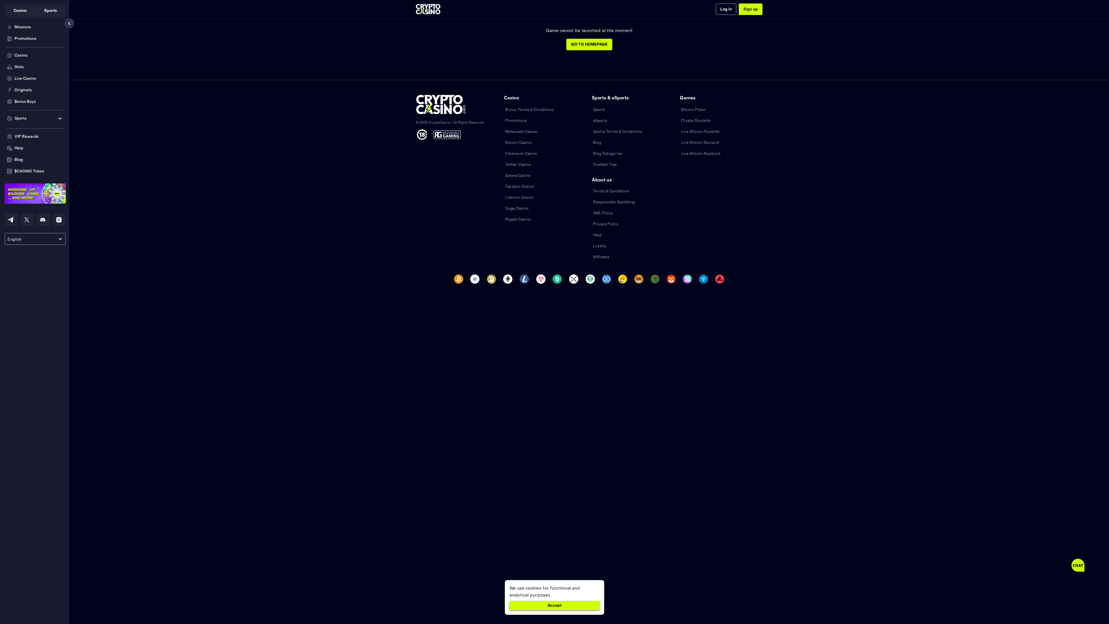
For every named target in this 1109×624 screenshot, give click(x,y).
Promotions (25, 39)
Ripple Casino (518, 220)
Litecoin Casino (519, 198)
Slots (19, 67)
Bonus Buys (25, 102)
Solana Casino (518, 176)
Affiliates (601, 257)
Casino (20, 55)
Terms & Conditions (611, 191)
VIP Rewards (26, 137)
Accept (554, 605)
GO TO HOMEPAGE (589, 44)
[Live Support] (1078, 565)
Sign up (750, 9)
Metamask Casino (521, 132)
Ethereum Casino (521, 154)
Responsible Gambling (614, 202)
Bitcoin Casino (518, 143)
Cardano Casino (519, 187)
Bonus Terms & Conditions (529, 110)
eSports (600, 121)
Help (18, 148)
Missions (22, 27)
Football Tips (605, 165)
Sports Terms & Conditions (617, 132)
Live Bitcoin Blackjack (701, 154)
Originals (23, 90)
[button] (20, 11)
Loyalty (599, 246)
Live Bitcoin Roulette (700, 132)
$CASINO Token (29, 171)
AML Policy (603, 213)
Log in (726, 9)
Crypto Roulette (696, 121)
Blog (18, 160)
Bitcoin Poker (693, 110)
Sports (599, 110)
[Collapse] (69, 23)
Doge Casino (517, 209)
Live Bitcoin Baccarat (700, 143)
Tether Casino (518, 165)
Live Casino (25, 79)
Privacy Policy (606, 224)
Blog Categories (608, 154)
